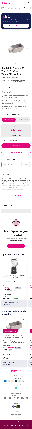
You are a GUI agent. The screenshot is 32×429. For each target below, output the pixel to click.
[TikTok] (9, 398)
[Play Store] (17, 416)
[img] (17, 406)
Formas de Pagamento (16, 376)
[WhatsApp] (13, 398)
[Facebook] (26, 398)
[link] (5, 3)
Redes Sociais (16, 393)
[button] (23, 3)
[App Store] (14, 416)
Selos (16, 403)
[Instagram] (5, 398)
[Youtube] (22, 398)
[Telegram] (18, 398)
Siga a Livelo (16, 395)
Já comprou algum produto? (16, 233)
